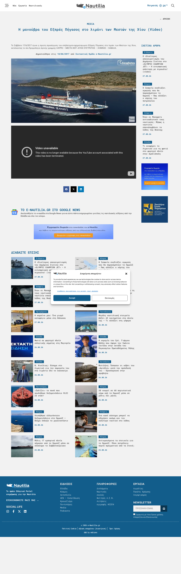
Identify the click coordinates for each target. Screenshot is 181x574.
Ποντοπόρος (66, 504)
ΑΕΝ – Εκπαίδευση (70, 498)
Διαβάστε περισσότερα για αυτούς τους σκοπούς (77, 291)
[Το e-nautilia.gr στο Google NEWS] (14, 212)
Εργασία (22, 5)
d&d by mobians (90, 532)
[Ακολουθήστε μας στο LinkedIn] (25, 511)
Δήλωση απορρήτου (86, 528)
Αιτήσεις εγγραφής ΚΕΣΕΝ (105, 503)
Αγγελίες (138, 488)
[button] (126, 273)
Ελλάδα (63, 488)
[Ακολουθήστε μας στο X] (19, 511)
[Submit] (163, 508)
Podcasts (65, 510)
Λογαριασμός (140, 494)
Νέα (14, 5)
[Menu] (7, 6)
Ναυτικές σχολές (102, 493)
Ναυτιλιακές (35, 5)
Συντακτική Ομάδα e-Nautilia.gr (93, 54)
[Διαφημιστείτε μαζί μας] (73, 231)
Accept (72, 298)
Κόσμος (63, 491)
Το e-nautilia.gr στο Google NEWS (50, 210)
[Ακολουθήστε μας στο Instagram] (7, 511)
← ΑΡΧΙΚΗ (165, 18)
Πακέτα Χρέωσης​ (141, 491)
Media (90, 23)
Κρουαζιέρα (66, 501)
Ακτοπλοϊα (65, 494)
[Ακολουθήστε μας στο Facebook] (13, 511)
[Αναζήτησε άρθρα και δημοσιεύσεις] (172, 5)
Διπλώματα (102, 488)
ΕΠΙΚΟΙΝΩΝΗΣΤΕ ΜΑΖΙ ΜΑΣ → (22, 500)
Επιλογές (109, 298)
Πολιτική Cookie (68, 528)
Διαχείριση (100, 528)
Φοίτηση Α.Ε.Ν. (105, 498)
